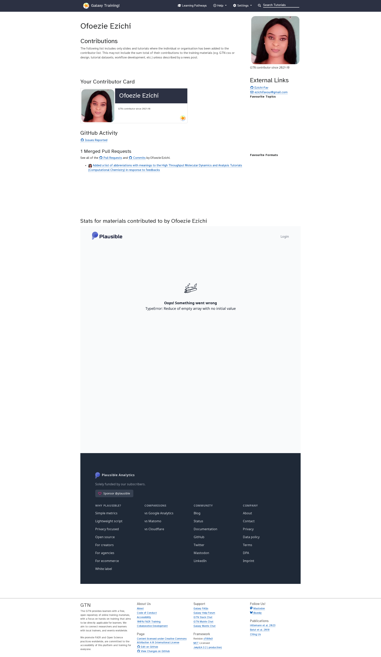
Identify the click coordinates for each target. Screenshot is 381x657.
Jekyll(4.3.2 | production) (207, 647)
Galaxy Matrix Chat (204, 626)
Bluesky (257, 613)
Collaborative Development (152, 626)
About (140, 608)
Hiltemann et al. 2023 (262, 625)
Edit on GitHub (149, 647)
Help (220, 7)
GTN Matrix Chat (203, 621)
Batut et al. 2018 (259, 630)
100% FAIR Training (149, 621)
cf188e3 (208, 639)
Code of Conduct (147, 613)
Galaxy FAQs (200, 608)
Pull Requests (112, 158)
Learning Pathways (194, 7)
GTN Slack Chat (202, 617)
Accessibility (144, 617)
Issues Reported (95, 140)
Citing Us (255, 634)
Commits (139, 158)
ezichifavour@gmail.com (271, 92)
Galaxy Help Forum (204, 613)
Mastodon (259, 608)
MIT (196, 643)
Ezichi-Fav (261, 88)
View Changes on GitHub (155, 651)
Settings (242, 7)
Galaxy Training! (105, 6)
